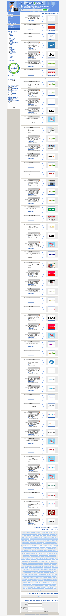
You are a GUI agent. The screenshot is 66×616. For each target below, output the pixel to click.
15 (46, 527)
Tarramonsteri (34, 580)
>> (57, 527)
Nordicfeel (12, 54)
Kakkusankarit (49, 551)
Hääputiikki (25, 547)
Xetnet (39, 588)
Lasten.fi (53, 556)
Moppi (29, 566)
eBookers (12, 37)
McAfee (41, 563)
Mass (56, 561)
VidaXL (56, 585)
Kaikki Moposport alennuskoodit (33, 185)
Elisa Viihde (45, 540)
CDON (11, 34)
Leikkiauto (45, 558)
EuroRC (34, 542)
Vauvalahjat (39, 585)
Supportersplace (45, 579)
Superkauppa (38, 579)
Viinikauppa (25, 587)
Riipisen (35, 574)
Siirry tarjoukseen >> (32, 24)
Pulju (32, 572)
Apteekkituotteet (34, 534)
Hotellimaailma (13, 52)
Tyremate (40, 584)
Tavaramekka (46, 580)
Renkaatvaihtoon (25, 574)
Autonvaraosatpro (53, 534)
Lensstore (49, 559)
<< (34, 527)
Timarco (35, 582)
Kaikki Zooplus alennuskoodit (32, 87)
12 (43, 527)
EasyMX (27, 540)
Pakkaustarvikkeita (41, 569)
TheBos (31, 582)
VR (26, 588)
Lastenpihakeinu (26, 558)
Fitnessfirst (31, 545)
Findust (38, 543)
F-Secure (51, 542)
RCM (35, 572)
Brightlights (48, 535)
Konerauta (51, 555)
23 (55, 527)
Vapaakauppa (24, 585)
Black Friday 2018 (11, 85)
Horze (11, 53)
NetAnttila (54, 566)
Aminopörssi (12, 51)
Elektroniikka (10, 16)
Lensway (53, 559)
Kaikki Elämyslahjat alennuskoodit (33, 311)
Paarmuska (35, 569)
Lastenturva (32, 558)
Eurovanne (39, 542)
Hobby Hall (32, 548)
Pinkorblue (36, 571)
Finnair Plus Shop (46, 543)
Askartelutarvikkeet (45, 534)
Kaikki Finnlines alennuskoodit (32, 259)
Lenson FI (45, 559)
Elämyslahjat (40, 540)
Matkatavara (24, 563)
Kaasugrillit (44, 551)
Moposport (25, 566)
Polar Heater (49, 571)
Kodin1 (24, 555)
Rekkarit (41, 572)
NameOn (50, 566)
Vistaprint (54, 587)
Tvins (30, 584)
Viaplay (49, 585)
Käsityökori (25, 553)
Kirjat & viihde (10, 21)
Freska (11, 58)
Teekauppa (52, 580)
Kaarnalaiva (38, 551)
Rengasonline (51, 572)
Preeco (26, 572)
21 (53, 527)
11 (42, 527)
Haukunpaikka (42, 547)
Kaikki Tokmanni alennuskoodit (32, 276)
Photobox (24, 571)
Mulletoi (36, 566)
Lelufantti (23, 559)
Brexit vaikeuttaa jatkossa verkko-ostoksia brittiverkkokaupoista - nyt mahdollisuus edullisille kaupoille (13, 97)
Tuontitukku (53, 582)
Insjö (52, 550)
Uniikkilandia (48, 584)
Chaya (33, 537)
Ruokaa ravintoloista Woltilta (13, 100)
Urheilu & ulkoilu (11, 25)
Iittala (38, 550)
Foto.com (35, 545)
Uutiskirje (37, 614)
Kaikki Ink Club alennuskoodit (32, 113)
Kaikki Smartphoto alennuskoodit (33, 382)
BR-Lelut (44, 535)
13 (44, 527)
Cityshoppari (38, 537)
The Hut (28, 582)
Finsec (55, 543)
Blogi (34, 614)
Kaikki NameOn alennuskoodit (32, 267)
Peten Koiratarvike (53, 569)
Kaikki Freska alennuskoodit (32, 21)
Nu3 (11, 48)
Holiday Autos (37, 548)
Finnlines (51, 543)
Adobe (40, 532)
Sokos (26, 577)
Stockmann (47, 577)
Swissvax (50, 579)
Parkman (48, 569)
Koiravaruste (41, 555)
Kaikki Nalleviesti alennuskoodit (32, 515)
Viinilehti (29, 587)
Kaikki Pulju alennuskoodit (32, 285)
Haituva (29, 547)
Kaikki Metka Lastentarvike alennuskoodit (34, 150)
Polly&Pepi (54, 571)
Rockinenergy (44, 574)
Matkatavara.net (31, 563)
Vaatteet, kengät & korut (12, 27)
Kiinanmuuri (49, 553)
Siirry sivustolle (31, 20)
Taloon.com (29, 580)
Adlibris (36, 532)
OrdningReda (26, 569)
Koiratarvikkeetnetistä (34, 555)
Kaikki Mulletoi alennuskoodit (32, 159)
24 (56, 527)
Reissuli (37, 572)
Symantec (55, 579)
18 (49, 527)
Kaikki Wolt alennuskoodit (32, 49)
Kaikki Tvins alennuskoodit (32, 176)
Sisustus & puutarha (12, 23)
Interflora (55, 550)
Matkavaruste (37, 563)
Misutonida (49, 564)
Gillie (42, 545)
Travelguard (48, 582)
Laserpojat (49, 556)
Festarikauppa (33, 543)
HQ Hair (50, 548)
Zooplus (39, 590)
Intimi (23, 551)
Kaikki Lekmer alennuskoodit (32, 124)
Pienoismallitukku (30, 571)
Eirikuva (30, 540)
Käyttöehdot (42, 614)
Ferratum (28, 543)
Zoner (55, 588)
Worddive (36, 588)
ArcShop (39, 534)
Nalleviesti (46, 566)
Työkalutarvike (34, 584)
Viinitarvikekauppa (35, 587)
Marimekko (52, 561)
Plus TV (44, 571)
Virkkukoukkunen (42, 587)
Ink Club (11, 46)
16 (47, 527)
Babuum (24, 535)
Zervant (51, 588)
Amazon (23, 534)
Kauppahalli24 (30, 553)
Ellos (11, 32)
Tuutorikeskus (26, 584)
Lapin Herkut (44, 556)
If (26, 550)
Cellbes (30, 537)
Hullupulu (54, 548)
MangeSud (48, 561)
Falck (55, 542)
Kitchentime (54, 553)
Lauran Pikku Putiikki (39, 558)
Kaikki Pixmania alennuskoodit (32, 105)
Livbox (27, 561)
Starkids (43, 577)
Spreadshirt (34, 577)
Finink (41, 543)
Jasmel (25, 551)
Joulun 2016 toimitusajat (12, 90)
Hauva (47, 547)
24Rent (30, 532)
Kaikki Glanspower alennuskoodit (33, 132)
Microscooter (31, 564)
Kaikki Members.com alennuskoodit (33, 435)
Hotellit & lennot (11, 18)
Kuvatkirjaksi (39, 556)
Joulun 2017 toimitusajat (12, 86)
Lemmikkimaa (33, 559)
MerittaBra (52, 563)
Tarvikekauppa (40, 580)
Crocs (55, 537)
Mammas (43, 561)
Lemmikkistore (39, 559)
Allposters (49, 532)
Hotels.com (12, 39)
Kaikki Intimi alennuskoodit (32, 320)
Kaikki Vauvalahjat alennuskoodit (33, 418)
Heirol (50, 547)
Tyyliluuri (44, 584)
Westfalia (29, 588)
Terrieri (24, 582)
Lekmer (11, 36)
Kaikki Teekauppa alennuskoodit (33, 294)
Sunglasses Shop (53, 577)
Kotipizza (28, 556)
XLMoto (11, 56)
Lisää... (9, 102)
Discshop (12, 50)
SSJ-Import (39, 577)
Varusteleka (34, 585)
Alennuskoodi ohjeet (29, 614)
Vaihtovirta (54, 584)
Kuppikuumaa (33, 556)
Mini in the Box (43, 564)
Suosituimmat (10, 14)
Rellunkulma (46, 572)
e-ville (24, 540)
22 (54, 527)
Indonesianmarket (43, 550)
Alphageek (54, 532)
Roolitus (51, 574)
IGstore (31, 550)
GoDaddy (50, 545)
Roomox (55, 574)
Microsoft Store (37, 564)
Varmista (29, 585)
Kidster (44, 553)
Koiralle (27, 555)
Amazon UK (28, 534)
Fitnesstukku (12, 49)
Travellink (12, 43)
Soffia (23, 577)
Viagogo (45, 585)
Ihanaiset (35, 550)
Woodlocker (12, 59)
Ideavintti (23, 550)
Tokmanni (39, 582)
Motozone (32, 566)
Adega (33, 532)
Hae (45, 9)
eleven (11, 41)
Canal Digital (53, 535)
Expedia (11, 40)
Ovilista (31, 569)
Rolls (48, 574)
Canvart (23, 537)
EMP (11, 47)
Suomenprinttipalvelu (32, 579)
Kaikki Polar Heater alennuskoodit (33, 408)
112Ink (24, 532)
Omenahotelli (12, 38)
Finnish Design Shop (14, 42)
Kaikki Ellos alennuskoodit (32, 58)
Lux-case (33, 561)
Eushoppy (43, 542)
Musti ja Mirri (40, 566)
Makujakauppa (38, 561)
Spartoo (11, 35)
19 (50, 527)
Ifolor (28, 550)
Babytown (33, 535)
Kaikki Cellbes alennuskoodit (32, 229)
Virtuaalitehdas (49, 587)
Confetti (52, 537)
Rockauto (39, 574)
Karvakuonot (55, 551)
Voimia (24, 588)
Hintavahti (54, 547)
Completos (48, 537)
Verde (43, 585)
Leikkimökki (50, 558)
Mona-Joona (53, 564)
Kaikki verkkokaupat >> (12, 60)
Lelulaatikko (28, 559)
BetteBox (37, 535)
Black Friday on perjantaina (13, 88)
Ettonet (31, 542)
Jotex (11, 44)
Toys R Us (44, 582)
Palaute (46, 614)
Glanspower (46, 545)
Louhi (30, 561)
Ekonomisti (35, 540)
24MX (11, 57)
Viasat (52, 585)
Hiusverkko (25, 548)
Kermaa (41, 553)
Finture (23, 545)
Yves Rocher (47, 588)
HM (10, 33)
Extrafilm (47, 542)
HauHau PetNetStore (35, 547)
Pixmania (40, 571)
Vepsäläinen (12, 45)
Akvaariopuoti (44, 532)
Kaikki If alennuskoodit (31, 365)
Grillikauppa (55, 545)
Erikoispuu (27, 542)
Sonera (29, 577)
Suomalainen (24, 579)
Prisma (29, 572)
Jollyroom (29, 551)
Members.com (46, 563)
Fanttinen (24, 543)
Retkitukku (31, 574)
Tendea (55, 580)
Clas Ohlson (43, 537)
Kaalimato (34, 551)
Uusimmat (10, 12)
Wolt (33, 588)
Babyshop (29, 535)
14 (45, 527)
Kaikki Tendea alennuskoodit (32, 426)
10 (41, 527)
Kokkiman (46, 555)
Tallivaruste (24, 580)
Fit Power (26, 545)
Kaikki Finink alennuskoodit (32, 524)
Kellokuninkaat (36, 553)
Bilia (41, 535)
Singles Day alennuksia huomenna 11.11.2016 (12, 93)
